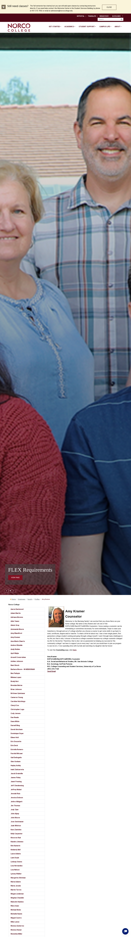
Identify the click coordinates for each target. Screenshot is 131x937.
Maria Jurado (16, 886)
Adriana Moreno (17, 617)
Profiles (37, 599)
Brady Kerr (15, 681)
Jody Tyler (15, 810)
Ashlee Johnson (17, 661)
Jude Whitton (16, 826)
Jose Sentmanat (17, 822)
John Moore (15, 818)
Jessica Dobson (17, 798)
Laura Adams (16, 854)
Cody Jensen (15, 713)
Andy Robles (15, 649)
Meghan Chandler (17, 898)
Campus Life (104, 27)
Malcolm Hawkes (17, 902)
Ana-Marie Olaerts (18, 641)
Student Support (87, 27)
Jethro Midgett (16, 802)
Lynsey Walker (16, 874)
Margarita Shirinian (18, 878)
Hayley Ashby (16, 765)
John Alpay (15, 814)
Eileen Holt (15, 737)
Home (14, 599)
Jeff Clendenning (17, 786)
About (117, 27)
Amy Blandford (16, 633)
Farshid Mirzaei (17, 753)
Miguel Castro (16, 918)
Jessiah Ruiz (15, 794)
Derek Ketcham (17, 729)
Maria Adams (16, 882)
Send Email (51, 671)
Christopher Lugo (17, 709)
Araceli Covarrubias (18, 657)
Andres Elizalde (16, 645)
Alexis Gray (15, 625)
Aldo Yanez (15, 621)
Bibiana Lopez (16, 677)
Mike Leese (15, 922)
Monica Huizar (16, 930)
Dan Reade (15, 717)
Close (109, 7)
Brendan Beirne (16, 685)
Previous (6, 590)
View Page (15, 578)
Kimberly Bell (15, 850)
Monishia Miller (16, 934)
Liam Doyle (15, 858)
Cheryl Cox (15, 705)
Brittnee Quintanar (18, 693)
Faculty (30, 599)
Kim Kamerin (15, 846)
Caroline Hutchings (18, 701)
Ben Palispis (15, 673)
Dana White (15, 721)
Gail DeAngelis (16, 757)
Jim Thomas (15, 806)
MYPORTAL (80, 16)
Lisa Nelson (15, 870)
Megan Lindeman (17, 894)
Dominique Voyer (17, 733)
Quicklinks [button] (116, 16)
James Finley (16, 778)
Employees (21, 599)
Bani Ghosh (15, 665)
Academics (69, 27)
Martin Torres (16, 890)
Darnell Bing (15, 725)
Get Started (54, 27)
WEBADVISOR (104, 16)
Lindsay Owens (16, 862)
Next (13, 590)
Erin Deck (14, 745)
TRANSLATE (92, 16)
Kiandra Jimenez (17, 842)
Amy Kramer (15, 637)
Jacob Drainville (17, 774)
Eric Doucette (16, 741)
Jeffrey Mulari (16, 790)
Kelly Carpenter (17, 834)
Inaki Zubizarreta (17, 770)
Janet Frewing (16, 782)
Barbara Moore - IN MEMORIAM (23, 669)
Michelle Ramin (16, 914)
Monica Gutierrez (17, 926)
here (74, 650)
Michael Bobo (16, 910)
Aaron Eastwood (17, 609)
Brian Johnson (16, 689)
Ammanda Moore (17, 629)
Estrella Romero (17, 749)
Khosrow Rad (16, 838)
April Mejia (15, 653)
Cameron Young (17, 697)
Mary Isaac (15, 906)
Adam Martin (16, 613)
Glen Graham (15, 761)
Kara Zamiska (16, 830)
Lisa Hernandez (17, 866)
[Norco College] (19, 27)
